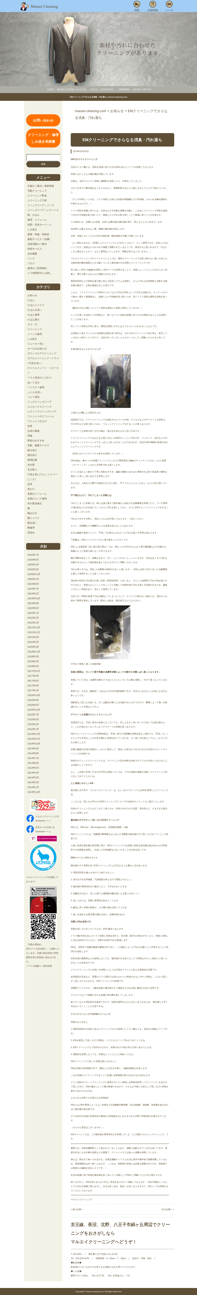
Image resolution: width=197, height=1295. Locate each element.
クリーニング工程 (37, 200)
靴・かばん (33, 215)
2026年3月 (33, 569)
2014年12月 (33, 734)
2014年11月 (33, 738)
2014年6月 (33, 763)
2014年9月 (33, 748)
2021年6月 (33, 637)
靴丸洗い (32, 523)
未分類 (31, 464)
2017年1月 (33, 690)
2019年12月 (33, 651)
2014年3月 (33, 777)
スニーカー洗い (35, 343)
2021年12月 (33, 627)
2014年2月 (33, 782)
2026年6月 (33, 559)
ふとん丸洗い (34, 392)
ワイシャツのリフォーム (40, 416)
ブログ (31, 263)
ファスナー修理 (35, 387)
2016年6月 (33, 705)
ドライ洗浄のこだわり (39, 377)
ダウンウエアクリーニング (41, 353)
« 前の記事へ (77, 1209)
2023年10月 (33, 598)
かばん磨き (33, 319)
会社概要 (32, 253)
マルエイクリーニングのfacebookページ (47, 818)
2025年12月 (33, 574)
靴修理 (31, 527)
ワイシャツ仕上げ (37, 421)
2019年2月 (33, 661)
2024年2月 (33, 593)
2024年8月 (33, 584)
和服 (29, 435)
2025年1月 (33, 579)
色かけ (31, 489)
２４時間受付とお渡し (39, 273)
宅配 (137, 10)
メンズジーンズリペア (39, 402)
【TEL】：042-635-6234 (102, 89)
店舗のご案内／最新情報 (40, 186)
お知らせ (32, 295)
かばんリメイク (35, 305)
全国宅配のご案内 (37, 244)
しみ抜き (32, 229)
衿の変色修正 (34, 503)
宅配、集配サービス (38, 445)
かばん (31, 300)
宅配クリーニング (37, 190)
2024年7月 (33, 588)
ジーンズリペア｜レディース (43, 210)
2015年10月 (33, 709)
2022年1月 (33, 622)
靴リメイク (33, 518)
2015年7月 (33, 714)
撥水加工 (32, 455)
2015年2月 (33, 724)
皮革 (29, 484)
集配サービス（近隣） (39, 239)
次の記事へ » (168, 1209)
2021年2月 (33, 642)
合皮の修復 (33, 431)
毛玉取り (32, 469)
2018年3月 (33, 666)
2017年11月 (33, 671)
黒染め (31, 532)
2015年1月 (33, 729)
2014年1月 (33, 787)
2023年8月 (33, 603)
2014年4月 (33, 772)
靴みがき (32, 513)
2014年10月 (33, 743)
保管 (29, 426)
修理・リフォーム (37, 219)
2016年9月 (33, 700)
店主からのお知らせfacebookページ (45, 829)
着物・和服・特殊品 (38, 234)
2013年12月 (33, 792)
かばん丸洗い (34, 310)
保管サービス (34, 249)
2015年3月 (33, 719)
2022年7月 (33, 613)
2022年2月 (33, 617)
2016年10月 (33, 695)
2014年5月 (33, 767)
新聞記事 (32, 460)
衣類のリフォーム (37, 493)
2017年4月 (33, 680)
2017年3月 (33, 685)
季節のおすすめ (35, 440)
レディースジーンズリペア (41, 411)
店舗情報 (152, 10)
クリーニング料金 (37, 195)
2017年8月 (33, 676)
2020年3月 (33, 646)
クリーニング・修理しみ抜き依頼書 (43, 138)
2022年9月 (33, 608)
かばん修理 (33, 314)
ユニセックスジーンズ (39, 406)
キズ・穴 (32, 324)
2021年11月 (33, 632)
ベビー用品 (33, 397)
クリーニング (34, 329)
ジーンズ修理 (34, 334)
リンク (31, 258)
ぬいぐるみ (33, 382)
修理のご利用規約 (37, 268)
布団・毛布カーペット (39, 224)
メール (169, 10)
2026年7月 (33, 555)
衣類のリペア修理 (37, 498)
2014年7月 (33, 758)
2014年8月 (33, 753)
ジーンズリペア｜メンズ (40, 205)
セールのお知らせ (37, 348)
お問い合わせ (43, 120)
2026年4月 (33, 564)
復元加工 (32, 450)
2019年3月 (33, 656)
